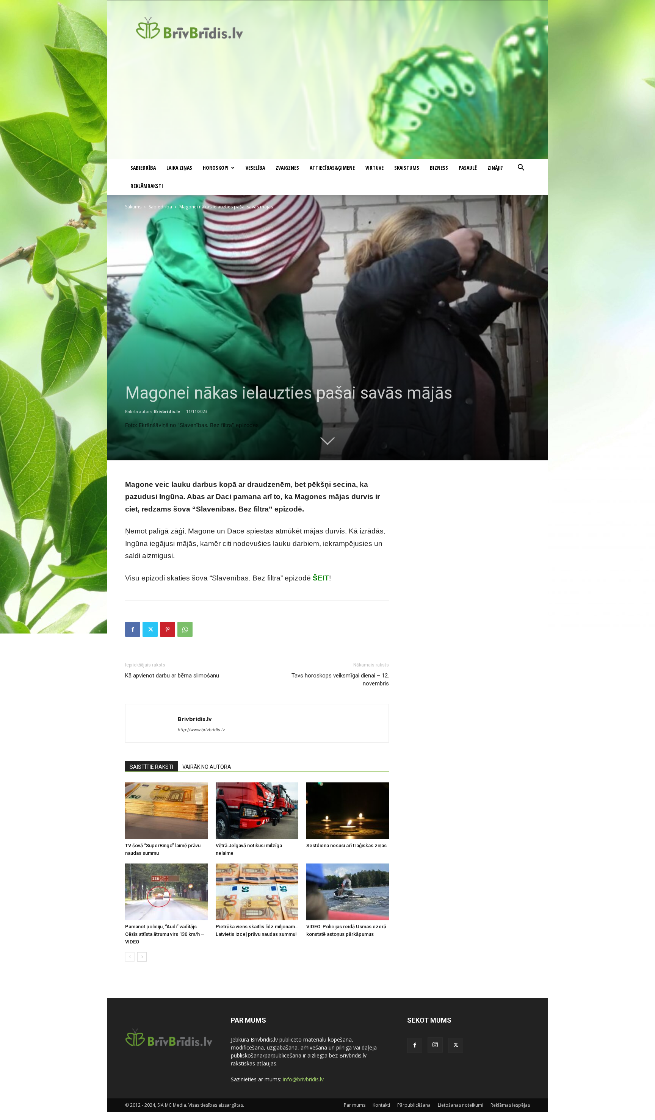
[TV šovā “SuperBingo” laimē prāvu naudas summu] (166, 810)
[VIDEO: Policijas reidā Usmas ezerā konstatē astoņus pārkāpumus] (347, 891)
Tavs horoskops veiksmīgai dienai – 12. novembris (340, 679)
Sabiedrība (143, 167)
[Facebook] (132, 629)
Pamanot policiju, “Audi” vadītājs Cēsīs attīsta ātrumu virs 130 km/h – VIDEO (164, 934)
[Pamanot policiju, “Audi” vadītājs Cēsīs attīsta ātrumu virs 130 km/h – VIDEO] (166, 891)
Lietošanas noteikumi (460, 1105)
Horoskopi (216, 167)
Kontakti (381, 1105)
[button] (521, 168)
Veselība (255, 167)
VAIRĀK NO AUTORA (206, 767)
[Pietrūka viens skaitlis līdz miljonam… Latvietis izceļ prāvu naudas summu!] (257, 891)
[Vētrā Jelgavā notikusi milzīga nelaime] (257, 810)
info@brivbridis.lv (303, 1079)
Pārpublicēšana (414, 1105)
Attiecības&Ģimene (332, 167)
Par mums (354, 1105)
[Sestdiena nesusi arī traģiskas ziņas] (347, 810)
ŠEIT (321, 578)
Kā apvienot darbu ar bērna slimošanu (172, 675)
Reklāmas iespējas (510, 1105)
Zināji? (495, 167)
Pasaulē (468, 167)
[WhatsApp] (185, 629)
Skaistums (406, 167)
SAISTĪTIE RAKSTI (151, 767)
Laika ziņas (179, 167)
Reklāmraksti (146, 185)
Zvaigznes (287, 167)
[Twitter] (150, 629)
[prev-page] (130, 957)
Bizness (439, 167)
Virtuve (374, 167)
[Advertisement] (327, 102)
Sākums (133, 206)
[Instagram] (435, 1045)
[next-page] (142, 957)
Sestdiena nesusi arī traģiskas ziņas (346, 845)
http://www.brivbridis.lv (201, 729)
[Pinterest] (167, 629)
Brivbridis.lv (167, 411)
